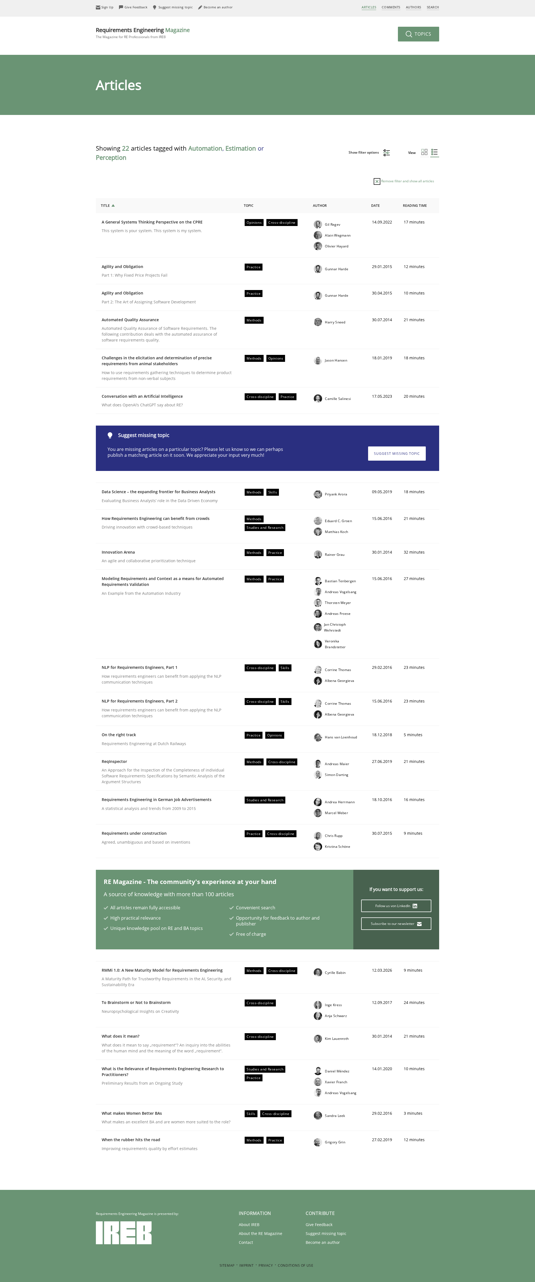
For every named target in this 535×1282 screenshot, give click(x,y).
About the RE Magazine (260, 1233)
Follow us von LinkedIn (393, 905)
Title (105, 205)
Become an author (323, 1242)
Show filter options (364, 152)
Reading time (415, 205)
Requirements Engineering (143, 32)
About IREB (249, 1224)
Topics (422, 34)
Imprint (246, 1265)
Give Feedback (319, 1224)
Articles (369, 7)
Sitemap (227, 1265)
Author (320, 205)
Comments (391, 7)
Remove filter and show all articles (407, 181)
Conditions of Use (295, 1265)
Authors (413, 7)
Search (433, 7)
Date (375, 205)
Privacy (266, 1265)
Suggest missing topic (397, 453)
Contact (246, 1242)
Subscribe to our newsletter (393, 923)
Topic (249, 205)
